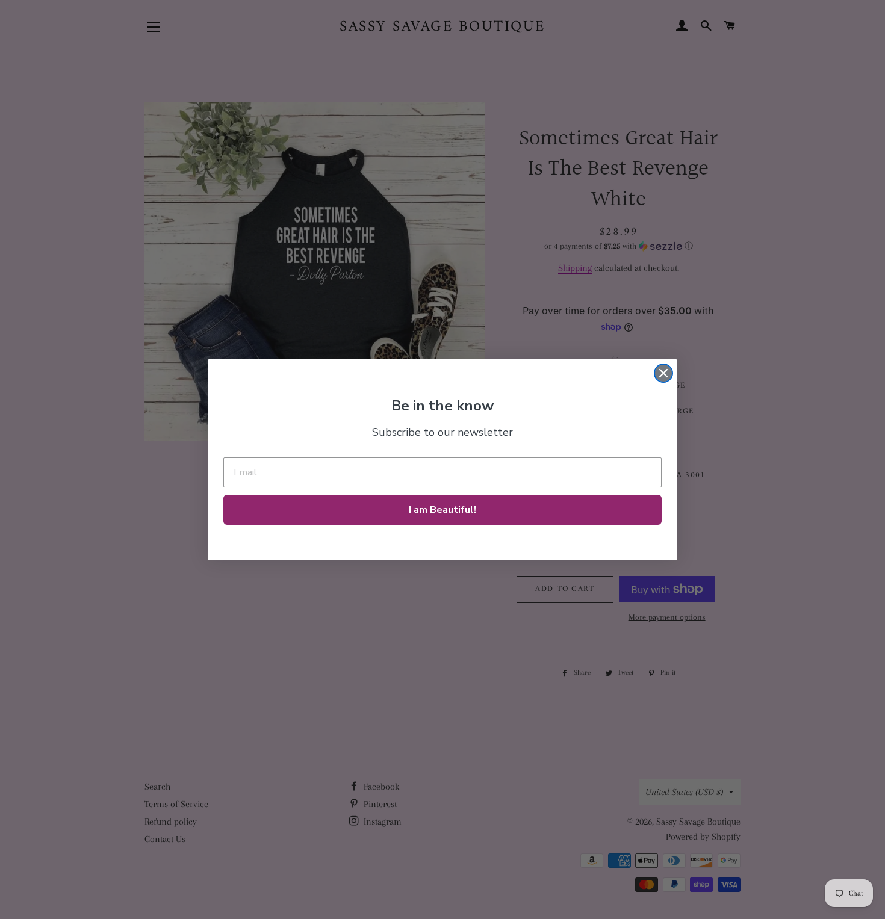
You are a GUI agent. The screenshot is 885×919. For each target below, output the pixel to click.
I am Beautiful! (442, 509)
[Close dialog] (663, 373)
